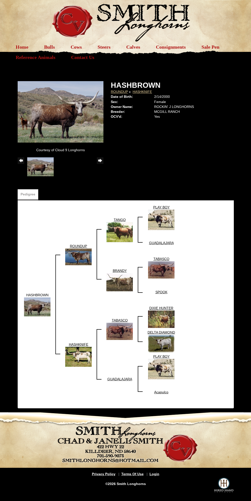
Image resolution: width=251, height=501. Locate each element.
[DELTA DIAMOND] (161, 343)
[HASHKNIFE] (78, 356)
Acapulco (161, 392)
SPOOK (161, 292)
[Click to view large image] (60, 112)
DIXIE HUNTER (161, 308)
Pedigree (28, 194)
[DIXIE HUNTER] (161, 319)
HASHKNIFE (142, 92)
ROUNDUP (119, 92)
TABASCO (161, 259)
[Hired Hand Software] (223, 485)
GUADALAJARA (161, 243)
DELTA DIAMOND (161, 332)
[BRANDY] (119, 282)
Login (154, 474)
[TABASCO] (161, 270)
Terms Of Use (132, 474)
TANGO (120, 220)
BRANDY (120, 271)
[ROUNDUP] (78, 256)
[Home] (125, 20)
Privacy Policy (103, 474)
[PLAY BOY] (161, 219)
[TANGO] (119, 232)
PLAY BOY (161, 207)
